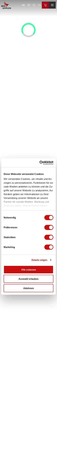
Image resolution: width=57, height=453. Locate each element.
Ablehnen (28, 288)
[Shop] (45, 5)
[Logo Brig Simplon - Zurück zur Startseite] (6, 5)
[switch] (48, 227)
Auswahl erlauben (28, 278)
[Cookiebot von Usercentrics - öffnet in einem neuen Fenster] (40, 163)
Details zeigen (39, 260)
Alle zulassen (28, 269)
